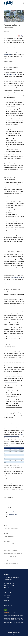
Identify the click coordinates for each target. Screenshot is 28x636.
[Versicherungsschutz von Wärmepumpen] (14, 16)
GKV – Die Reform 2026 (9, 543)
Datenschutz (6, 597)
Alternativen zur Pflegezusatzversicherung (13, 553)
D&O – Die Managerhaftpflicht (12, 511)
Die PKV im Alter (7, 547)
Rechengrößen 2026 (8, 560)
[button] (2, 616)
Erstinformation (7, 595)
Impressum (6, 600)
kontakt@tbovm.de (9, 587)
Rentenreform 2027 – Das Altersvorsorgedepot (14, 556)
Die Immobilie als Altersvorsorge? (11, 563)
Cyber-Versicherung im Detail (12, 514)
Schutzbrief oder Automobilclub (10, 550)
